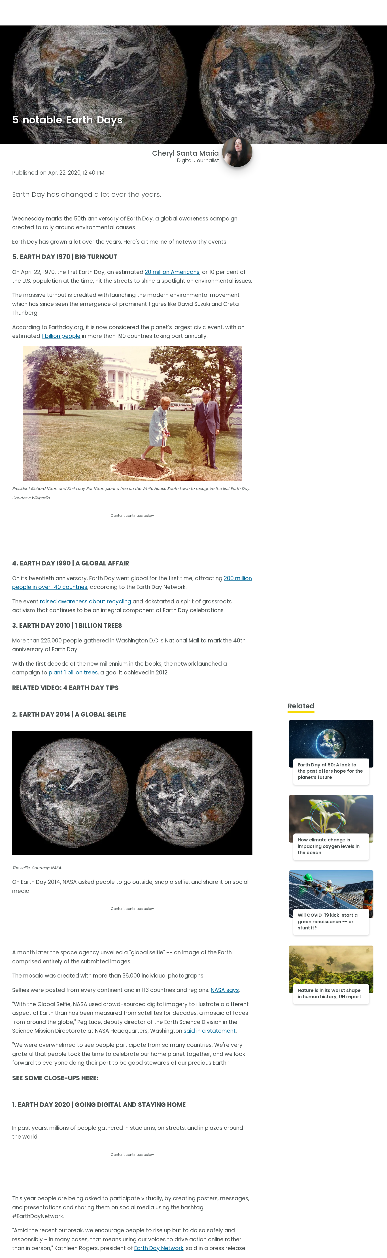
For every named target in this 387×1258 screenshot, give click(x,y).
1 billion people (61, 336)
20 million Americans (172, 272)
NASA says (225, 990)
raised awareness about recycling (85, 601)
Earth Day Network (158, 1248)
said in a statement (210, 1031)
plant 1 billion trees (73, 672)
